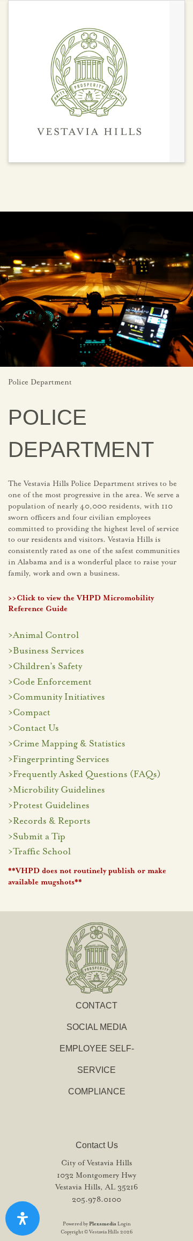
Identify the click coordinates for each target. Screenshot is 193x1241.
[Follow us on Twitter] (98, 187)
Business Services (48, 651)
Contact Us (36, 728)
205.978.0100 (96, 1199)
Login (124, 1224)
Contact (96, 1005)
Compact (31, 713)
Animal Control (46, 635)
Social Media (96, 1027)
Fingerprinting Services (61, 759)
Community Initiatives (59, 697)
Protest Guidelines (51, 806)
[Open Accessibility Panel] (22, 1218)
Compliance (96, 1091)
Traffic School (42, 852)
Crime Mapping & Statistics (69, 744)
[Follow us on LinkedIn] (125, 187)
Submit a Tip (39, 837)
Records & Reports (52, 821)
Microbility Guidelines (59, 790)
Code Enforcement (52, 682)
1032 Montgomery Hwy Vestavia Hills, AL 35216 (96, 1181)
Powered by (89, 1224)
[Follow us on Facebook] (69, 187)
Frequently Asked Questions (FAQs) (87, 775)
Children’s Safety (47, 667)
